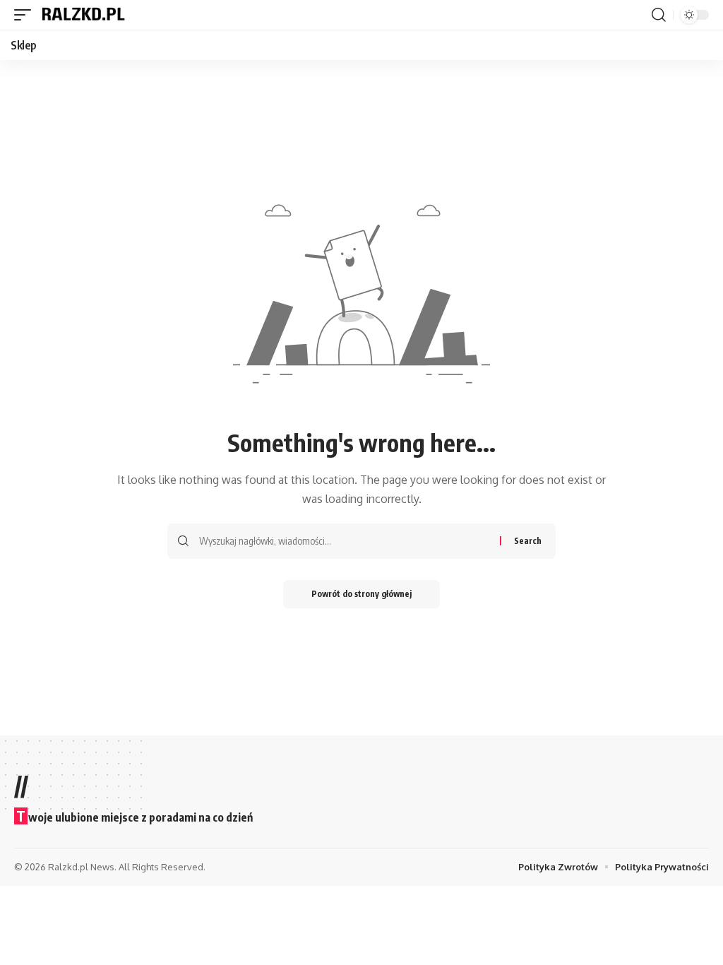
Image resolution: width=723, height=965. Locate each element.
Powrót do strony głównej (361, 593)
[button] (26, 15)
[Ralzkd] (82, 15)
